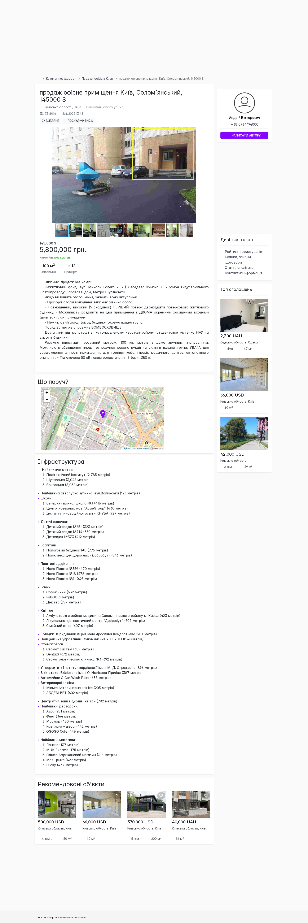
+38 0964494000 (244, 124)
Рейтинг (243, 252)
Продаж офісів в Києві (98, 78)
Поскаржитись (80, 120)
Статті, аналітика (239, 267)
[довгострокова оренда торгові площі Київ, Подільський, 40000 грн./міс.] (191, 804)
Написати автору (246, 135)
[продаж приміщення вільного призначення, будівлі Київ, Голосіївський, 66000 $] (102, 804)
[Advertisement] (154, 43)
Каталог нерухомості (61, 78)
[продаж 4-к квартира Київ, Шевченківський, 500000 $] (57, 804)
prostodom (80, 917)
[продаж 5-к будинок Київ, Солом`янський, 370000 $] (146, 804)
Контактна (243, 273)
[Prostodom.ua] (39, 78)
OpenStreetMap (142, 448)
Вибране (52, 120)
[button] (192, 131)
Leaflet (126, 448)
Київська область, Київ (62, 107)
